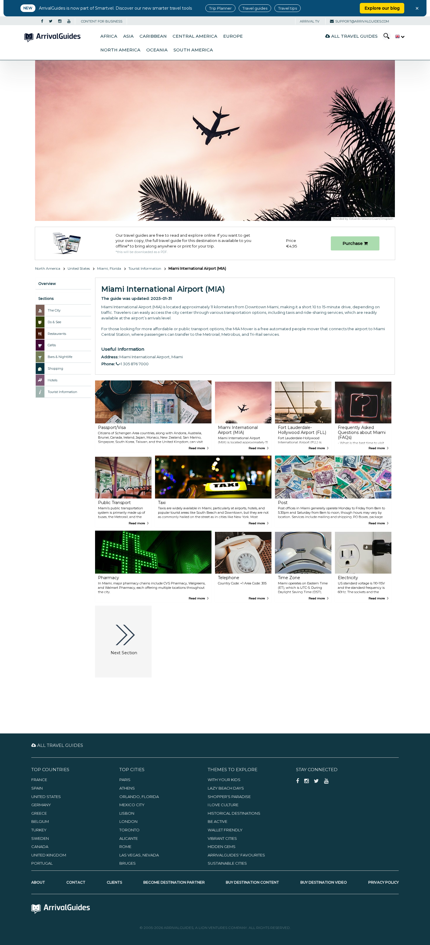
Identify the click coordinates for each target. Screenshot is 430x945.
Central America (195, 36)
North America (120, 50)
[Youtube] (68, 21)
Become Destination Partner (174, 882)
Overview (47, 283)
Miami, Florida (109, 268)
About (38, 882)
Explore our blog (382, 8)
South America (193, 50)
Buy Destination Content (252, 882)
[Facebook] (42, 21)
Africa (108, 36)
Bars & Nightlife (60, 357)
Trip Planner (220, 8)
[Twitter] (50, 21)
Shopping (55, 368)
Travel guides (254, 8)
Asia (128, 36)
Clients (114, 882)
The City (54, 310)
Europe (233, 36)
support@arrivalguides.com (362, 21)
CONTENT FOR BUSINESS (101, 21)
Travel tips (287, 8)
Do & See (54, 322)
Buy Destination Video (323, 882)
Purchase (353, 243)
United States (79, 268)
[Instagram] (59, 21)
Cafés (52, 345)
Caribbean (153, 36)
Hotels (52, 380)
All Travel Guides (354, 36)
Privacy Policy (383, 882)
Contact (75, 882)
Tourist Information (144, 268)
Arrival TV (309, 21)
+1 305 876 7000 (134, 363)
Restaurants (57, 334)
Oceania (157, 50)
